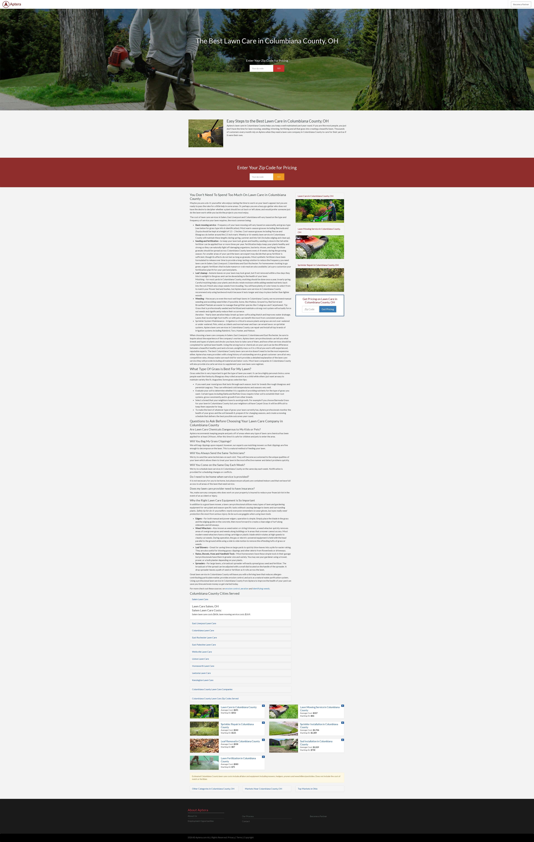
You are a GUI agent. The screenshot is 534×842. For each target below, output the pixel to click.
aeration (245, 588)
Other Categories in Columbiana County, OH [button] (213, 788)
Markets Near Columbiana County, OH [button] (263, 788)
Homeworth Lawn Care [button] (203, 666)
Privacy (231, 837)
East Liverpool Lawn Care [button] (204, 623)
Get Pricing (328, 309)
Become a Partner (521, 4)
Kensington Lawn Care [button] (202, 680)
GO (278, 68)
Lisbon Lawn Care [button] (200, 658)
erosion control (232, 588)
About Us (192, 816)
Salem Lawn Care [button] (200, 599)
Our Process (248, 816)
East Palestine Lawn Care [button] (204, 644)
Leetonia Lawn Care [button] (201, 673)
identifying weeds (261, 588)
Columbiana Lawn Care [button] (203, 630)
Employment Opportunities (201, 821)
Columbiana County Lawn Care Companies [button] (212, 689)
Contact (246, 821)
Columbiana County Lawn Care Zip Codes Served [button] (215, 698)
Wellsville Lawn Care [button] (202, 651)
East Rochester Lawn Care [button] (204, 637)
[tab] (240, 599)
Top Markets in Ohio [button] (307, 788)
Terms (239, 837)
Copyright (249, 837)
